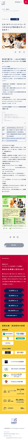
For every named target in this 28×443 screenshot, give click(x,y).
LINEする (17, 237)
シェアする (14, 237)
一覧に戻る (13, 245)
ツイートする (10, 237)
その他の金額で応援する (11, 315)
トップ (3, 9)
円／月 (13, 291)
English (18, 2)
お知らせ (7, 9)
